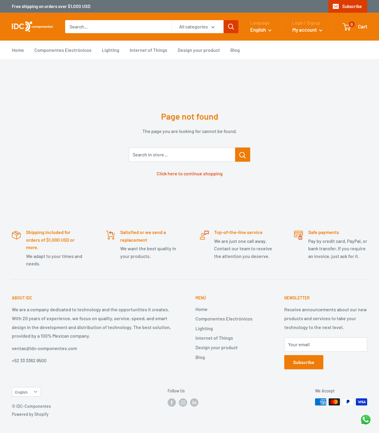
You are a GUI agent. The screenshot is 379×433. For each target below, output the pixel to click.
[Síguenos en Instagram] (183, 402)
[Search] (231, 26)
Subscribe (352, 6)
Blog (235, 50)
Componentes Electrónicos (62, 50)
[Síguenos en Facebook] (172, 402)
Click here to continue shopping (190, 173)
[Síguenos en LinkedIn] (194, 402)
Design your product (199, 50)
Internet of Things (148, 50)
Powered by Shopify (30, 414)
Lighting (110, 50)
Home (18, 50)
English (21, 391)
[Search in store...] (242, 154)
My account (305, 30)
